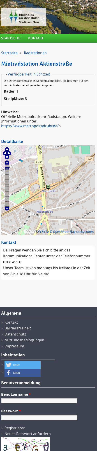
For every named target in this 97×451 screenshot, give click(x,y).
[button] (23, 365)
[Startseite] (48, 17)
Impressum (14, 346)
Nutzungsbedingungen (24, 340)
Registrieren (15, 427)
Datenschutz (15, 334)
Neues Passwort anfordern (28, 433)
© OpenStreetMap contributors (72, 232)
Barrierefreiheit (18, 328)
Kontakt (36, 38)
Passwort (11, 411)
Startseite (10, 38)
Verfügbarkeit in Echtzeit (29, 74)
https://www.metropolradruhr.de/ (30, 125)
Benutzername (16, 394)
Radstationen (35, 52)
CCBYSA (43, 232)
